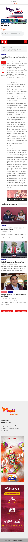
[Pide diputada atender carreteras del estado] (14, 249)
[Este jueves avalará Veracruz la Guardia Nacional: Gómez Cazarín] (14, 281)
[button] (17, 195)
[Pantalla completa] (25, 199)
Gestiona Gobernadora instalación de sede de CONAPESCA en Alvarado (12, 228)
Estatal (3, 54)
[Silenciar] (23, 199)
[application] (17, 195)
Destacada (4, 292)
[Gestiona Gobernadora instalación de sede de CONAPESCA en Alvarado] (14, 215)
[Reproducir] (9, 199)
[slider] (16, 199)
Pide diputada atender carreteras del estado (12, 262)
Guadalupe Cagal (13, 231)
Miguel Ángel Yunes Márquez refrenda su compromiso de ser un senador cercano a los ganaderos (22, 311)
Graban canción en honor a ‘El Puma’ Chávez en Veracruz (8, 311)
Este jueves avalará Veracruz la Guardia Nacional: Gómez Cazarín (13, 295)
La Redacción (13, 298)
